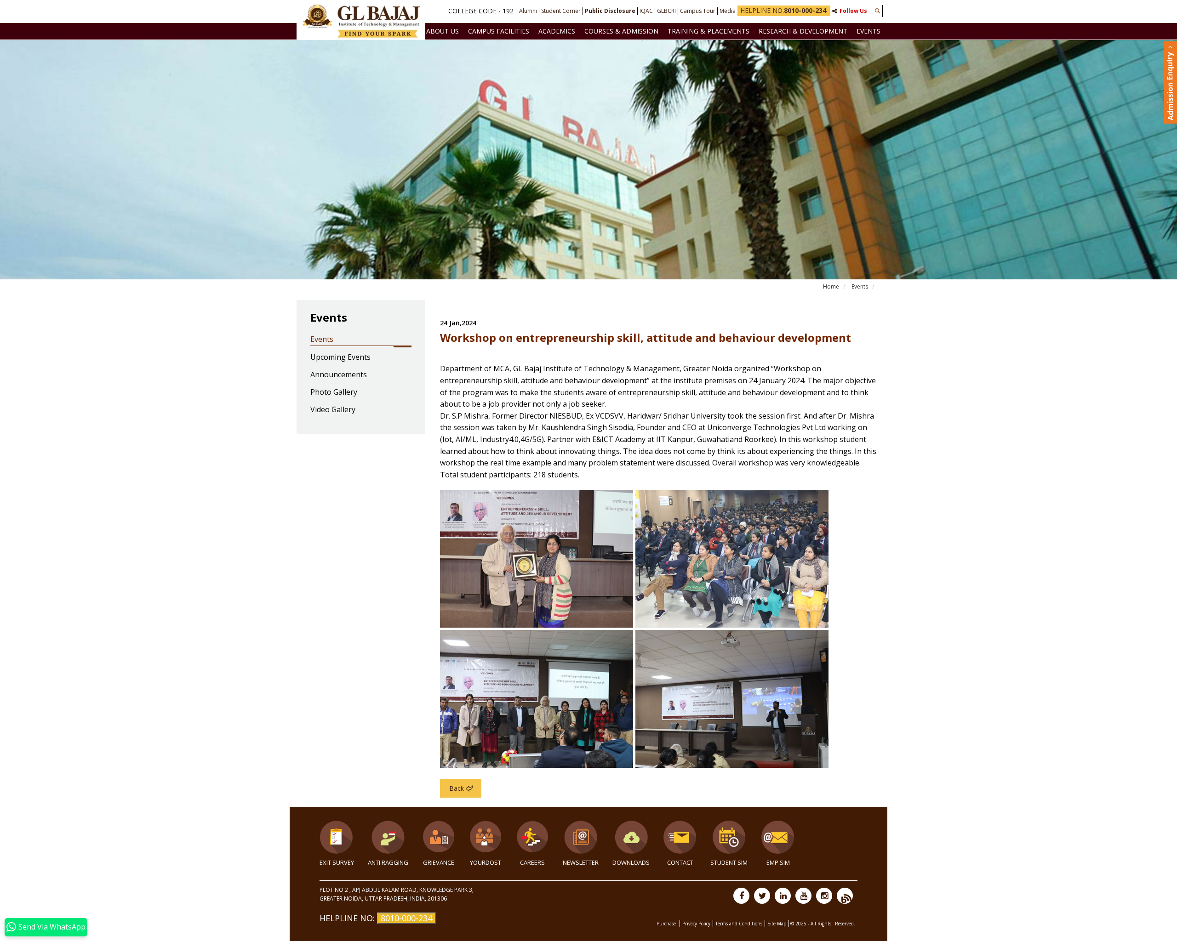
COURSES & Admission (621, 31)
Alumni (528, 11)
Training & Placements (708, 31)
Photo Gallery (333, 392)
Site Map (776, 923)
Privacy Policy (696, 923)
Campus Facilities (498, 31)
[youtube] (803, 896)
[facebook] (741, 896)
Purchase (667, 923)
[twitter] (762, 896)
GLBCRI (666, 11)
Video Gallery (332, 409)
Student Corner (561, 11)
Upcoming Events (340, 357)
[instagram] (824, 896)
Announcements (338, 375)
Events (868, 31)
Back (456, 788)
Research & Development (803, 31)
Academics (556, 31)
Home (831, 286)
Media (728, 11)
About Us (442, 31)
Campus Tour (697, 11)
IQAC (646, 11)
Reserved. (845, 923)
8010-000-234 (406, 918)
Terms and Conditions (738, 923)
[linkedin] (783, 896)
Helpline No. (783, 10)
